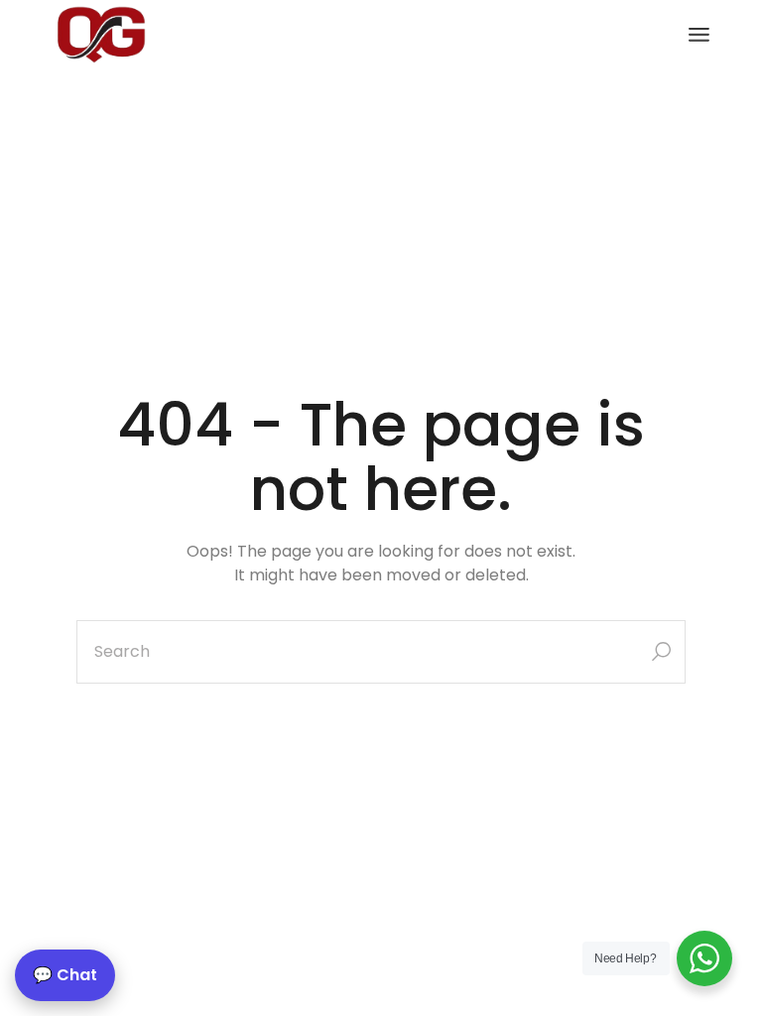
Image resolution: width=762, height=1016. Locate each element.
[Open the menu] (699, 35)
